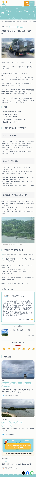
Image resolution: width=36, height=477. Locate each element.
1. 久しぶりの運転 (11, 114)
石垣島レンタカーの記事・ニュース (13, 21)
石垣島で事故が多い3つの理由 (12, 111)
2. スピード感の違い (12, 116)
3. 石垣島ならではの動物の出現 (15, 119)
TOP (3, 21)
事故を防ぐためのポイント (11, 122)
